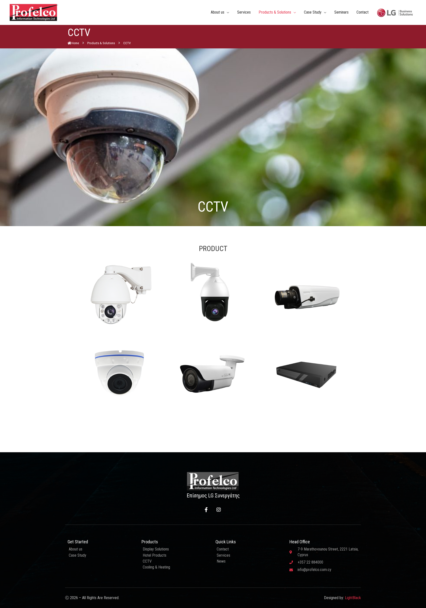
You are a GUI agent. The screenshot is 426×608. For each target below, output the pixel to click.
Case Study (312, 12)
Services (244, 12)
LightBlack (353, 597)
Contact (362, 12)
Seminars (341, 12)
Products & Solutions (275, 12)
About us (217, 12)
